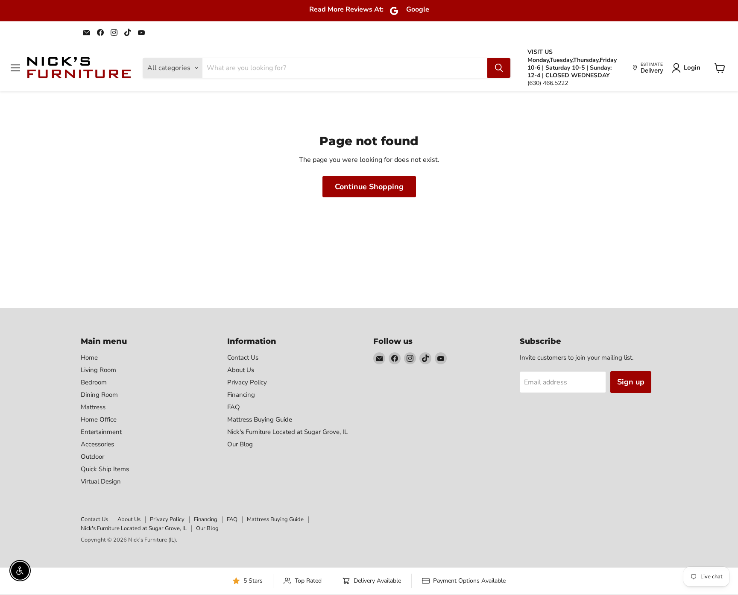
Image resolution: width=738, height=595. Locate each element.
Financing (241, 394)
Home (89, 357)
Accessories (97, 444)
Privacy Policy (247, 382)
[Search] (498, 68)
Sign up (630, 382)
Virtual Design (101, 481)
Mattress (93, 407)
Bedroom (94, 382)
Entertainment (101, 432)
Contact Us (242, 357)
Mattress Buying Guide (259, 419)
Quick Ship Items (105, 469)
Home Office (99, 419)
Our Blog (240, 444)
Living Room (98, 370)
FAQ (233, 407)
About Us (240, 370)
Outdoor (92, 456)
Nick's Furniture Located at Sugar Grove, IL (287, 432)
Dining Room (99, 394)
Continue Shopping (369, 187)
